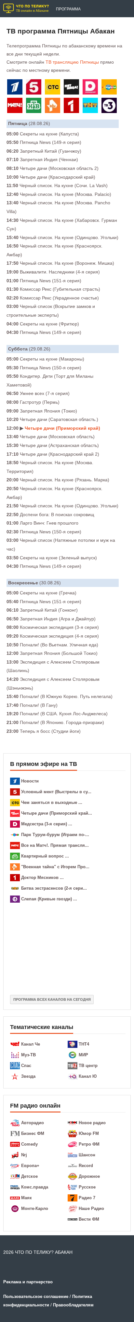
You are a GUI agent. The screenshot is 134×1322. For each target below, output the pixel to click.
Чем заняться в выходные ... (51, 802)
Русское (87, 1187)
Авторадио (32, 1122)
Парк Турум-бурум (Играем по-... (55, 834)
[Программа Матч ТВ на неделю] (16, 106)
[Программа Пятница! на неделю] (72, 88)
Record (86, 1165)
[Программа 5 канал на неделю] (35, 88)
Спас (26, 1065)
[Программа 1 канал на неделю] (16, 88)
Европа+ (30, 1165)
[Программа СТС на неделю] (53, 88)
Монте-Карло (34, 1208)
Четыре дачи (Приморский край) (62, 428)
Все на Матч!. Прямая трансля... (55, 845)
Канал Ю (88, 1076)
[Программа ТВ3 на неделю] (110, 106)
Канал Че (30, 1044)
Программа (68, 9)
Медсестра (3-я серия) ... (46, 823)
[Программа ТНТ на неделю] (91, 106)
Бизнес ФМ (32, 1133)
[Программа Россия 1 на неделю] (72, 106)
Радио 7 (87, 1197)
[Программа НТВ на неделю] (35, 106)
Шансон (87, 1154)
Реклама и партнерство (28, 1281)
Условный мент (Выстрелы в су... (56, 791)
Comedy (29, 1144)
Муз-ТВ (28, 1054)
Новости (30, 781)
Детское (29, 1176)
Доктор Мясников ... (42, 877)
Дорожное (89, 1176)
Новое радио (92, 1122)
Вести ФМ (89, 1219)
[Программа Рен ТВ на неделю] (53, 106)
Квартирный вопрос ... (45, 856)
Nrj (24, 1154)
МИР (83, 1054)
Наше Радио (91, 1208)
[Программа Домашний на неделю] (91, 88)
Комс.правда (34, 1187)
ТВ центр (88, 1065)
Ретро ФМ (89, 1144)
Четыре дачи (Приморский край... (56, 813)
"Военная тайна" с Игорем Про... (55, 866)
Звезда (28, 1076)
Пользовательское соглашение (35, 1296)
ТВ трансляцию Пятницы (72, 62)
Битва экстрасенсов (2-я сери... (54, 888)
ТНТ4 (84, 1044)
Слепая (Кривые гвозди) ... (49, 898)
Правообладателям (73, 1305)
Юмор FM (89, 1133)
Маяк (26, 1197)
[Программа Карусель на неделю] (110, 88)
